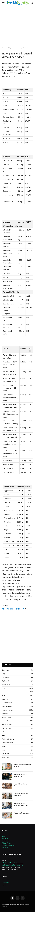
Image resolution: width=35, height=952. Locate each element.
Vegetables (5, 753)
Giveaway (5, 699)
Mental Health (6, 717)
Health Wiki (5, 883)
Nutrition (4, 885)
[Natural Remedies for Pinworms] (7, 786)
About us (5, 839)
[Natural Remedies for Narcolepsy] (7, 796)
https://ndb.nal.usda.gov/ (13, 609)
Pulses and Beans (7, 742)
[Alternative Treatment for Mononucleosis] (7, 815)
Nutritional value (7, 724)
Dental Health (6, 677)
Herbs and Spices (7, 710)
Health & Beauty (7, 706)
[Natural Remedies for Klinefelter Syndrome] (7, 805)
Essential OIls (6, 684)
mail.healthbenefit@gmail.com (12, 865)
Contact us (5, 841)
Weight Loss (5, 757)
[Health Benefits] (18, 3)
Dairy (3, 673)
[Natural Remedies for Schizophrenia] (7, 776)
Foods (4, 692)
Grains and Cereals (8, 703)
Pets (3, 735)
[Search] (32, 3)
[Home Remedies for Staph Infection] (7, 766)
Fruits (3, 695)
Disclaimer (5, 847)
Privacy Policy (6, 843)
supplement (5, 750)
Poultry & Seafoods (8, 739)
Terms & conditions (8, 845)
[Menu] (3, 3)
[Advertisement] (17, 27)
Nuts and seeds (6, 728)
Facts (3, 688)
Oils (3, 732)
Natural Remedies (7, 721)
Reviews (4, 746)
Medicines (5, 713)
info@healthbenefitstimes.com (12, 863)
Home (4, 836)
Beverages (5, 670)
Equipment (5, 681)
